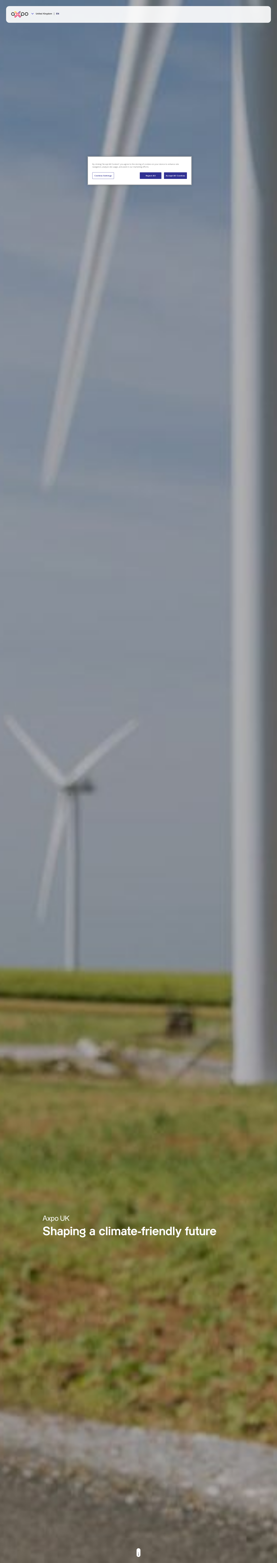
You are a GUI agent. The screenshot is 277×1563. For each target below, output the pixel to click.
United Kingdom (43, 14)
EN (57, 14)
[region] (140, 170)
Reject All (151, 175)
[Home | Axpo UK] (21, 14)
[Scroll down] (138, 1552)
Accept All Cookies (175, 175)
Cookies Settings (103, 175)
